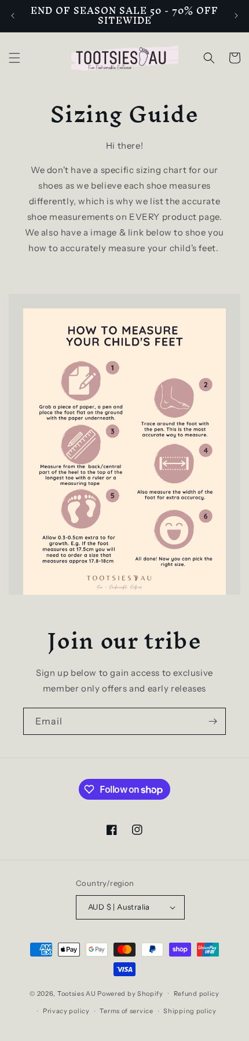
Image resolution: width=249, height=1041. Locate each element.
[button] (14, 58)
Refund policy (196, 993)
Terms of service (126, 1011)
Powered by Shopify (130, 993)
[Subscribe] (212, 721)
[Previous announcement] (12, 15)
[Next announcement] (236, 15)
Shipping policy (190, 1011)
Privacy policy (66, 1011)
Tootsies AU (76, 993)
